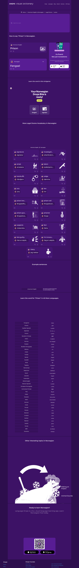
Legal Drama (49, 12)
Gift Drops (68, 3)
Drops (46, 3)
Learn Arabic (28, 565)
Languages (50, 3)
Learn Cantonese (55, 567)
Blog (55, 3)
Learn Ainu (28, 563)
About (4, 564)
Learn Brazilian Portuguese (57, 565)
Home (24, 12)
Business (62, 3)
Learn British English (30, 567)
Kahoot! (58, 3)
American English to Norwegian (36, 12)
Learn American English (56, 563)
